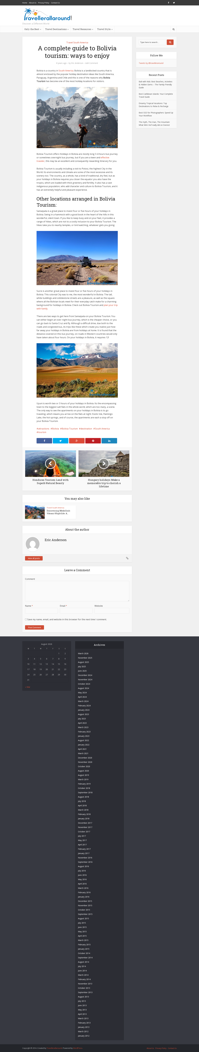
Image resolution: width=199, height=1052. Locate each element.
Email (63, 605)
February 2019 (84, 783)
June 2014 (82, 970)
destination (86, 428)
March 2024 (83, 701)
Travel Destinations (56, 29)
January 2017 (83, 853)
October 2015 (84, 909)
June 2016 (82, 875)
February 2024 (84, 705)
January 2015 (83, 949)
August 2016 (83, 866)
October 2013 (84, 988)
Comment (30, 578)
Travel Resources (82, 29)
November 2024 (85, 679)
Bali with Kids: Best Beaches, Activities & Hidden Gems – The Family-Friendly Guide (155, 84)
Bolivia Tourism (70, 428)
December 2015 (85, 901)
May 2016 (82, 879)
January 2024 (83, 710)
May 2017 (82, 840)
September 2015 (85, 914)
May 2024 (82, 692)
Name (29, 605)
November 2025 (85, 657)
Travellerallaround (54, 1048)
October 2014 (84, 953)
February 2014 (84, 979)
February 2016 (84, 892)
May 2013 (82, 1009)
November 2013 (85, 983)
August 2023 (83, 714)
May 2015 (82, 931)
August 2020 (83, 770)
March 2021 (83, 753)
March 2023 (83, 727)
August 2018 (83, 797)
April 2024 (82, 697)
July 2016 (82, 870)
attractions (43, 428)
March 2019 (83, 779)
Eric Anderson (77, 63)
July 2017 (82, 836)
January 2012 (83, 1035)
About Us (32, 2)
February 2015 (84, 944)
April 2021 (82, 749)
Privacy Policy (43, 2)
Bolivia (55, 428)
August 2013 (83, 996)
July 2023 (82, 718)
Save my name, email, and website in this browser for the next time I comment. (67, 619)
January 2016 (83, 896)
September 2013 (85, 992)
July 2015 (82, 923)
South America (66, 70)
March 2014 (83, 975)
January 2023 (83, 736)
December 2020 (85, 757)
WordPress (77, 1048)
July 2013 (82, 1001)
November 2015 (85, 905)
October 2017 (84, 831)
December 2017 (85, 823)
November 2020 (85, 762)
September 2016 (85, 862)
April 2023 (82, 723)
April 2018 (82, 805)
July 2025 (82, 666)
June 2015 (82, 927)
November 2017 (85, 827)
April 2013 (82, 1014)
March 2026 (83, 653)
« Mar (27, 687)
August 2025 (83, 662)
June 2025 (82, 671)
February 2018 (84, 814)
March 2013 (83, 1018)
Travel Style (104, 29)
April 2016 (82, 883)
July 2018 (82, 801)
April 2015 (82, 936)
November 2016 (85, 857)
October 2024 (84, 684)
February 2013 (84, 1022)
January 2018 (83, 818)
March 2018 (83, 810)
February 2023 (84, 731)
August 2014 (83, 962)
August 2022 (83, 740)
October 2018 (84, 788)
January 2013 (83, 1027)
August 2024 (83, 688)
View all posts (34, 558)
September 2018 (85, 792)
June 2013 (82, 1005)
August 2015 (83, 918)
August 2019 (83, 775)
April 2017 (82, 844)
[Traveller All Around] (47, 14)
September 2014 (85, 957)
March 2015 (83, 940)
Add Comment (91, 63)
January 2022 (83, 744)
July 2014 (82, 966)
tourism (42, 432)
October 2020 (84, 766)
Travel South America (77, 42)
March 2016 (83, 888)
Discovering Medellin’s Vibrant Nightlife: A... (58, 512)
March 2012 (83, 1031)
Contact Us (55, 2)
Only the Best (31, 29)
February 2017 (84, 849)
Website (98, 605)
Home (24, 2)
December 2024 (85, 675)
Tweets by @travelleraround (151, 63)
